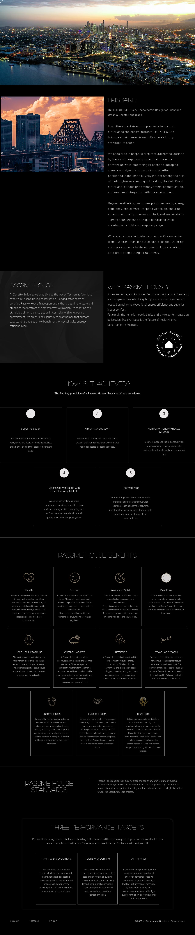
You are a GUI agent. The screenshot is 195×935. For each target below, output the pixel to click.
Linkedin (53, 921)
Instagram (14, 921)
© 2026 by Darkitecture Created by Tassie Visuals (160, 921)
